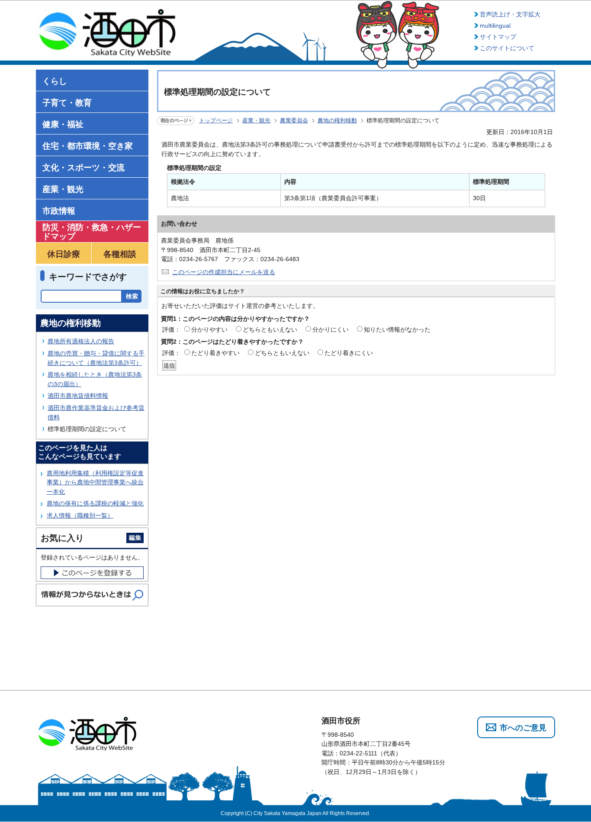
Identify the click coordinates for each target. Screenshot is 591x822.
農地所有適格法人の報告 (81, 341)
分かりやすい (209, 329)
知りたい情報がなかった (397, 329)
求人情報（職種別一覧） (80, 515)
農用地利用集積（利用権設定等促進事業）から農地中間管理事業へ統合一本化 (95, 482)
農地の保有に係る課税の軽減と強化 (95, 503)
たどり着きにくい (348, 352)
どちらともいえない (270, 329)
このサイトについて (507, 48)
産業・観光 (256, 120)
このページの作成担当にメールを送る (223, 272)
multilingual (495, 25)
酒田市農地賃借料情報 (78, 395)
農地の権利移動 (337, 120)
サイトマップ (498, 36)
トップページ (216, 120)
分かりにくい (330, 329)
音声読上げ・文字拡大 (510, 14)
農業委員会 (294, 120)
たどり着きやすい (215, 352)
